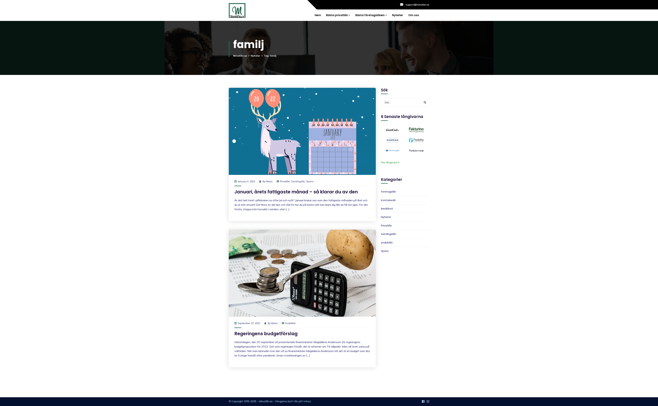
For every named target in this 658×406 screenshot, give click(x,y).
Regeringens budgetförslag (266, 334)
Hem (318, 15)
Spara (309, 181)
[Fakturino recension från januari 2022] (416, 129)
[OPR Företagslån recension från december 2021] (392, 150)
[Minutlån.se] (237, 10)
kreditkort (387, 208)
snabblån (290, 323)
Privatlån (285, 181)
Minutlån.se (240, 55)
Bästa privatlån (337, 15)
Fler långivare (389, 162)
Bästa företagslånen (370, 15)
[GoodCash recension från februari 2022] (392, 129)
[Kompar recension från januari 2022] (392, 140)
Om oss (413, 15)
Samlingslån (298, 181)
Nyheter (397, 15)
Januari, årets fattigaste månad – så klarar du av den (296, 192)
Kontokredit (388, 200)
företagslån (388, 192)
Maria (269, 181)
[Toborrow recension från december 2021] (416, 150)
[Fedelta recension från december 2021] (416, 140)
